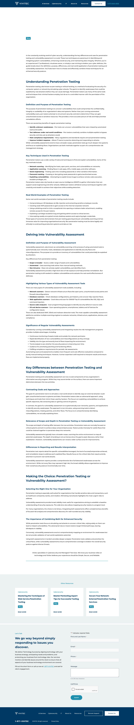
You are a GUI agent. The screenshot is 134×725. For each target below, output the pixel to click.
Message (74, 666)
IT (66, 4)
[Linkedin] (117, 721)
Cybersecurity (56, 4)
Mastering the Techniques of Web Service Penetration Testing (31, 599)
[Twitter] (113, 721)
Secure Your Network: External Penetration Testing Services (102, 599)
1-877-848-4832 (113, 3)
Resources (84, 4)
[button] (28, 565)
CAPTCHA (74, 684)
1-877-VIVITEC (49, 666)
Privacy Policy (55, 721)
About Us (74, 4)
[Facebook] (105, 721)
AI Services (45, 4)
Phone (74, 656)
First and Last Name (79, 636)
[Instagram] (109, 721)
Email (73, 646)
